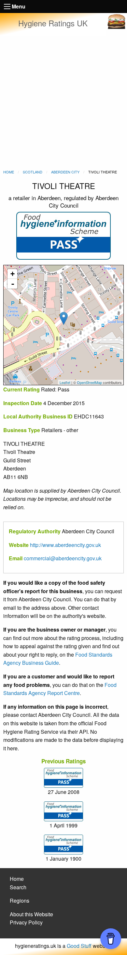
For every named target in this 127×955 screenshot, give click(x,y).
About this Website (31, 914)
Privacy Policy (26, 922)
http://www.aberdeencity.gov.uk (65, 545)
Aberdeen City (65, 171)
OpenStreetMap (89, 382)
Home (8, 171)
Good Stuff (79, 945)
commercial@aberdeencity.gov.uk (63, 558)
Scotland (32, 171)
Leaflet (65, 382)
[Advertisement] (63, 102)
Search (18, 887)
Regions (19, 900)
